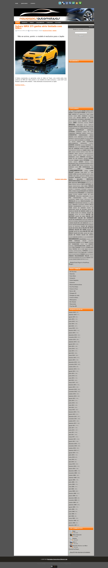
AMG (70, 114)
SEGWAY (89, 239)
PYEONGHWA (72, 199)
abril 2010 (71, 462)
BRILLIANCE (80, 125)
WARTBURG (71, 257)
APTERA (71, 116)
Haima (77, 153)
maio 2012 (71, 405)
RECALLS (72, 201)
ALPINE (75, 112)
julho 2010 (72, 455)
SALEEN (71, 237)
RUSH (88, 206)
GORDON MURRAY (80, 151)
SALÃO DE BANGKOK (80, 208)
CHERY (72, 130)
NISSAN (90, 186)
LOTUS (71, 176)
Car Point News (74, 287)
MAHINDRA (72, 177)
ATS (88, 117)
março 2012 (72, 409)
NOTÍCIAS (75, 187)
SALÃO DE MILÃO (89, 224)
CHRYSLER (90, 130)
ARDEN (76, 116)
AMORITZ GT (75, 114)
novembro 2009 (73, 473)
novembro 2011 (73, 418)
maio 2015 (71, 323)
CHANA (81, 128)
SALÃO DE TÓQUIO (47, 30)
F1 (92, 145)
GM (92, 150)
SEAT (91, 237)
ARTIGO (71, 117)
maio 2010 (71, 459)
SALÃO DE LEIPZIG (83, 221)
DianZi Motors (72, 140)
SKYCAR (82, 242)
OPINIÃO (74, 191)
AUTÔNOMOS (81, 119)
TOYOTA (85, 251)
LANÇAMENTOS (40, 22)
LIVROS (88, 174)
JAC (70, 165)
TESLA (71, 249)
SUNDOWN (71, 245)
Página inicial (41, 179)
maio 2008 (71, 514)
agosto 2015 (72, 317)
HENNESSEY (72, 157)
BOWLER (86, 122)
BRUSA (86, 125)
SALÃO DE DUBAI (81, 216)
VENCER (78, 254)
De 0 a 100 (72, 291)
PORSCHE (72, 196)
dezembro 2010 (73, 443)
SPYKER (91, 242)
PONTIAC (81, 194)
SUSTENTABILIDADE (80, 246)
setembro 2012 (73, 396)
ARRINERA (90, 116)
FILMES (91, 147)
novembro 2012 (73, 391)
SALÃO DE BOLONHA (82, 209)
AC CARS (79, 111)
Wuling (84, 257)
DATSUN (71, 138)
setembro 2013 (73, 369)
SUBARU (54, 30)
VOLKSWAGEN (80, 256)
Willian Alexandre (77, 535)
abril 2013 (71, 380)
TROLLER (84, 252)
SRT (70, 244)
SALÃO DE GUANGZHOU (75, 219)
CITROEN (72, 131)
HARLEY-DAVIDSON (89, 153)
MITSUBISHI (82, 182)
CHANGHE (90, 128)
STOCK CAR (85, 244)
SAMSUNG (75, 237)
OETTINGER (84, 189)
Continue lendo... (20, 85)
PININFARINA (90, 192)
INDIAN (76, 162)
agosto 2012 (72, 398)
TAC (92, 246)
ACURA (84, 111)
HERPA (78, 156)
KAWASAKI (72, 167)
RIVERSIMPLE (81, 204)
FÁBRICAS (72, 147)
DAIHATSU (86, 136)
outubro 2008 (72, 502)
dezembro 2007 (73, 525)
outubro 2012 (72, 394)
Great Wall (88, 152)
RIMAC (71, 204)
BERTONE (91, 121)
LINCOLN (84, 174)
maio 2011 (71, 432)
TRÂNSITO (71, 252)
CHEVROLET (81, 130)
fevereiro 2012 (72, 412)
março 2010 (72, 464)
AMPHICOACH (82, 114)
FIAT (88, 147)
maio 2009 (71, 486)
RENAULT (72, 203)
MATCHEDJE (85, 177)
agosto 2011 (72, 425)
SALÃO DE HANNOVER (87, 219)
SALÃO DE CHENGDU (81, 213)
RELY (92, 201)
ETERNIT (91, 143)
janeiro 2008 (72, 523)
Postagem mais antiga (61, 179)
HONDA (91, 158)
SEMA (92, 239)
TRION (79, 252)
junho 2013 (72, 375)
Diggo (73, 531)
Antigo (91, 114)
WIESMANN (77, 257)
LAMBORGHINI (89, 168)
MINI (70, 182)
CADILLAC (83, 126)
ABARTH (75, 111)
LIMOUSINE (79, 174)
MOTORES (88, 184)
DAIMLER (91, 136)
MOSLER (79, 184)
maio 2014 (71, 351)
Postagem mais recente (21, 179)
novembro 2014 (73, 337)
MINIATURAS (75, 182)
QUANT (82, 199)
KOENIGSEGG (87, 167)
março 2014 (72, 355)
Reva (89, 203)
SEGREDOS (24, 22)
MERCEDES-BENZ (74, 181)
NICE (82, 186)
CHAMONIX (77, 128)
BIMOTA (71, 122)
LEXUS (71, 174)
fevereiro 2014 (72, 357)
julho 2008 (72, 509)
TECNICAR (83, 247)
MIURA (88, 182)
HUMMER (76, 160)
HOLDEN (86, 158)
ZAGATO (75, 259)
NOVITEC (71, 189)
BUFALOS (91, 125)
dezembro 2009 (73, 471)
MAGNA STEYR (89, 176)
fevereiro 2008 (72, 520)
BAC (92, 119)
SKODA (78, 242)
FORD (91, 148)
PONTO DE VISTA (88, 194)
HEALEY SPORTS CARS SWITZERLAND (83, 155)
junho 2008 (72, 511)
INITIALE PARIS (89, 162)
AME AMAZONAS (89, 112)
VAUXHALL (90, 252)
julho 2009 (72, 482)
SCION (88, 237)
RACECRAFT (87, 199)
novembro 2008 (73, 500)
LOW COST (76, 176)
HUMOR (81, 160)
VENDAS (82, 254)
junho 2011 (72, 430)
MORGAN (74, 184)
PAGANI (78, 191)
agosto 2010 (72, 452)
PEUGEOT (81, 193)
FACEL (76, 146)
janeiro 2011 (72, 441)
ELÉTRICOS (90, 141)
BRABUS (91, 122)
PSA (71, 197)
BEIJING (80, 121)
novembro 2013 (73, 364)
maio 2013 (71, 378)
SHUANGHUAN (72, 242)
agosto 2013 (72, 371)
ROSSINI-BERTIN (77, 206)
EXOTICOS (88, 145)
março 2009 (72, 491)
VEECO (70, 254)
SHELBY (85, 241)
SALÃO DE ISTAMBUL (74, 221)
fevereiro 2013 (72, 385)
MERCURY (89, 181)
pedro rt (74, 542)
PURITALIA (91, 197)
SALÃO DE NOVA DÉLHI (75, 228)
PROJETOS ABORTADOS (82, 196)
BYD (79, 126)
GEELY (89, 150)
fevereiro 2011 (72, 439)
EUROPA (72, 145)
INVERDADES (72, 163)
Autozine (72, 282)
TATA (73, 247)
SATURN (80, 237)
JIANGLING (86, 165)
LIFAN (75, 174)
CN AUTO (90, 131)
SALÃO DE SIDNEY (88, 233)
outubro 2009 (72, 475)
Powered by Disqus (74, 549)
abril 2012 (71, 407)
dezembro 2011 (73, 416)
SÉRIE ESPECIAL (75, 241)
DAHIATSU (81, 136)
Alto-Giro (72, 274)
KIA (81, 167)
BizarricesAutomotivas (76, 284)
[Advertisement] (46, 189)
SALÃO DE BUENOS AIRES (82, 211)
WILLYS (81, 257)
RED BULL (78, 201)
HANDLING (82, 153)
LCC (89, 172)
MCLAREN (82, 179)
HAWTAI (71, 155)
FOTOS (78, 150)
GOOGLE (74, 151)
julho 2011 (72, 427)
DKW (85, 140)
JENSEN (82, 165)
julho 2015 (72, 319)
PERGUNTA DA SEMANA (86, 191)
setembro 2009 (73, 477)
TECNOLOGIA (89, 247)
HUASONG (71, 160)
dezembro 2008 (73, 498)
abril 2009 (71, 489)
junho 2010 (72, 457)
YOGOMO (71, 259)
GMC (70, 152)
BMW (75, 123)
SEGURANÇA (82, 239)
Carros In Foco (74, 289)
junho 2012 (72, 403)
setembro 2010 (73, 450)
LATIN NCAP (84, 172)
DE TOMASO (81, 138)
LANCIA (87, 170)
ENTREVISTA (85, 143)
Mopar (70, 184)
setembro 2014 (73, 342)
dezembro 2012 (73, 389)
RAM (92, 199)
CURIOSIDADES (84, 135)
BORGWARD (81, 122)
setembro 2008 (73, 504)
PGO (86, 192)
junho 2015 (72, 321)
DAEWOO (71, 136)
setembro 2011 (73, 423)
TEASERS (78, 247)
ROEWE (87, 204)
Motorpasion (73, 299)
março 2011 (72, 437)
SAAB (71, 208)
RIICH (92, 203)
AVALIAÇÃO (87, 119)
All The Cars (73, 271)
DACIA (91, 135)
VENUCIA (87, 254)
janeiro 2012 (72, 414)
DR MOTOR (73, 141)
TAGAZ (70, 247)
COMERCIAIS (72, 133)
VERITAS (91, 254)
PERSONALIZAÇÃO (73, 192)
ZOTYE (82, 259)
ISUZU (77, 163)
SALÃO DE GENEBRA (85, 218)
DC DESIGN (75, 138)
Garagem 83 (73, 293)
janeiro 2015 (72, 332)
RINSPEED (75, 204)
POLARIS (75, 194)
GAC (81, 150)
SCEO (85, 237)
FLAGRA (87, 148)
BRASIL (73, 124)
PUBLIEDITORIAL (78, 197)
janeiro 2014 (72, 360)
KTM (92, 167)
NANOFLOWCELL (77, 186)
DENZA (91, 138)
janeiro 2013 (72, 387)
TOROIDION (90, 249)
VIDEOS (32, 22)
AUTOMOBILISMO (73, 119)
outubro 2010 (72, 448)
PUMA (86, 197)
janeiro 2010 (72, 468)
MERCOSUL (83, 181)
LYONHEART (83, 175)
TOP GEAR (85, 249)
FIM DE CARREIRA (74, 148)
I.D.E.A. (91, 160)
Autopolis (72, 278)
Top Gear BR (73, 306)
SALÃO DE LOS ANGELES (81, 223)
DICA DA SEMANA (79, 140)
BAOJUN (75, 121)
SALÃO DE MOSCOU (87, 226)
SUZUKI (88, 246)
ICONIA (71, 162)
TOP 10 (80, 249)
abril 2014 (71, 353)
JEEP (78, 165)
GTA (92, 151)
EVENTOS (78, 145)
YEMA (92, 257)
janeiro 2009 (72, 495)
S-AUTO (91, 206)
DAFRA (76, 136)
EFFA (85, 141)
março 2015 (72, 328)
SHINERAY (91, 240)
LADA (81, 168)
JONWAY (91, 165)
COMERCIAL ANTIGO (81, 133)
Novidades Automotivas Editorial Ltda (57, 559)
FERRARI (83, 147)
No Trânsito (73, 302)
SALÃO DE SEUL (79, 233)
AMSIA (88, 114)
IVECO (91, 163)
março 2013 (72, 382)
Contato (33, 3)
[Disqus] (41, 111)
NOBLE (71, 187)
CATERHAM (71, 128)
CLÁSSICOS (79, 131)
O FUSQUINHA (77, 189)
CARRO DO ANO (89, 126)
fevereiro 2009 (72, 493)
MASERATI (78, 177)
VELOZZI (74, 254)
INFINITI (82, 162)
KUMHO (73, 168)
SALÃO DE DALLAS (80, 214)
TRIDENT (76, 252)
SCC (83, 237)
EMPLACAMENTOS (75, 143)
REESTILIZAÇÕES (86, 201)
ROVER (84, 206)
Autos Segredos (74, 280)
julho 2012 (72, 400)
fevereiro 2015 (72, 330)
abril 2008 (71, 516)
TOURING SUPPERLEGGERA (75, 250)
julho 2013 (72, 373)
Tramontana (90, 250)
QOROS (78, 199)
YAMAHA (88, 257)
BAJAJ (71, 121)
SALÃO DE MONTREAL (75, 226)
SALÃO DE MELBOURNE (79, 224)
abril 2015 (71, 326)
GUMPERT (72, 153)
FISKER (82, 148)
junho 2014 (72, 348)
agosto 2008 (72, 507)
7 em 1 (71, 111)
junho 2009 (72, 484)
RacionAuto (73, 304)
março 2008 (72, 518)
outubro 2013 (72, 366)
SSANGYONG (76, 244)
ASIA (75, 117)
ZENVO (79, 259)
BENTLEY (85, 121)
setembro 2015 (73, 314)
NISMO (86, 186)
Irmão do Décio (74, 297)
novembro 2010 (73, 446)
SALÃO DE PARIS (81, 230)
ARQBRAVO (85, 116)
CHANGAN (85, 128)
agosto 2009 (72, 480)
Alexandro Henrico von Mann (79, 545)
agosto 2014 (72, 344)
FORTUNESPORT (73, 150)
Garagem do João (74, 295)
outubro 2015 (72, 312)
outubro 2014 (72, 339)
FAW (79, 146)
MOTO (83, 184)
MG (92, 181)
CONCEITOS (50, 22)
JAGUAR (74, 165)
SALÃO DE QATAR (78, 231)
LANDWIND (77, 172)
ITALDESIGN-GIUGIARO (84, 163)
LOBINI (91, 174)
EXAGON (83, 145)
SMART (87, 242)
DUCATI (80, 141)
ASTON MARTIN (82, 117)
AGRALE (88, 111)
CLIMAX (85, 131)
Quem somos (24, 3)
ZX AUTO (86, 259)
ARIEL (80, 116)
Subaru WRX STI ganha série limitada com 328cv (38, 27)
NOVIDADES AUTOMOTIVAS (85, 187)
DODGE (88, 140)
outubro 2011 (72, 421)
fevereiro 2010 (72, 466)
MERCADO (90, 179)
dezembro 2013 (73, 362)
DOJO (92, 140)
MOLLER (91, 182)
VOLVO (87, 256)
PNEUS (71, 194)
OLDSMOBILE (90, 189)
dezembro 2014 (73, 335)
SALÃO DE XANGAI (87, 235)
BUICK (76, 126)
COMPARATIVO (90, 133)
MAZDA (73, 179)
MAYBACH (90, 177)
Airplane (74, 538)
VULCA (91, 256)
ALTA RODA (58, 22)
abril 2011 (71, 434)
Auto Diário (73, 276)
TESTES (75, 249)
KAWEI (77, 167)
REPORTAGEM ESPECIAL (81, 203)
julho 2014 (72, 346)
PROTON (91, 196)
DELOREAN (87, 138)
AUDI (91, 118)
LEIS (92, 172)
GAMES (85, 150)
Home (16, 3)
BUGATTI (71, 126)
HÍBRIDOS (83, 157)
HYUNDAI (87, 160)
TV (87, 252)
